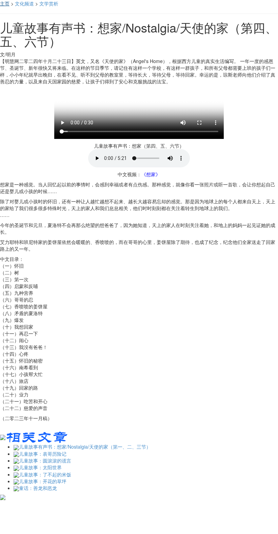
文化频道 (24, 3)
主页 (4, 3)
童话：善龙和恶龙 (38, 488)
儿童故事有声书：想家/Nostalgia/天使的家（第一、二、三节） (85, 446)
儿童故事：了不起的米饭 (45, 474)
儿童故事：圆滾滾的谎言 (45, 460)
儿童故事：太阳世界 (40, 467)
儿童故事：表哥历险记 (42, 453)
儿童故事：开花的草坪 (42, 481)
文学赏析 (48, 3)
